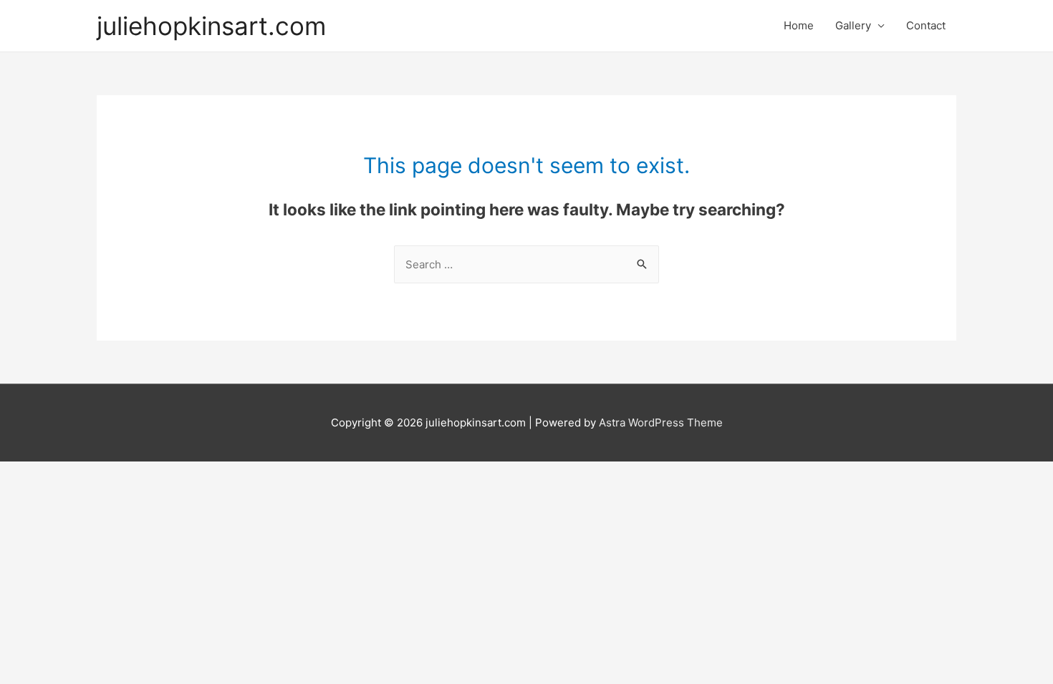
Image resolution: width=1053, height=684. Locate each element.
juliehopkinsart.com (211, 26)
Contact (926, 25)
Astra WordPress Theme (661, 422)
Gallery (853, 25)
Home (799, 25)
